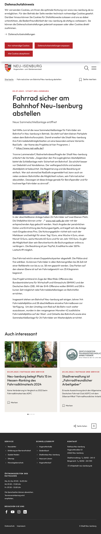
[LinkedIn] (25, 512)
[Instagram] (19, 512)
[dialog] (50, 31)
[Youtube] (12, 512)
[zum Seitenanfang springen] (93, 426)
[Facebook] (6, 512)
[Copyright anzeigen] (47, 212)
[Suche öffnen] (86, 68)
